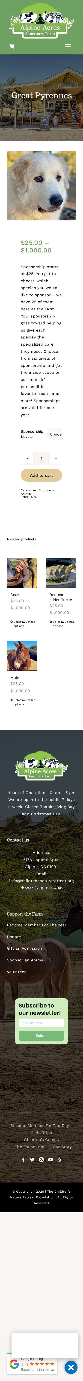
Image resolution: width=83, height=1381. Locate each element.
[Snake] (22, 573)
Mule (14, 678)
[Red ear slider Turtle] (61, 573)
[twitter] (32, 1159)
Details (29, 621)
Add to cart (41, 475)
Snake (15, 595)
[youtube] (50, 1159)
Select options (18, 624)
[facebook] (23, 1159)
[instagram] (41, 1159)
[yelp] (59, 1159)
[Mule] (22, 656)
